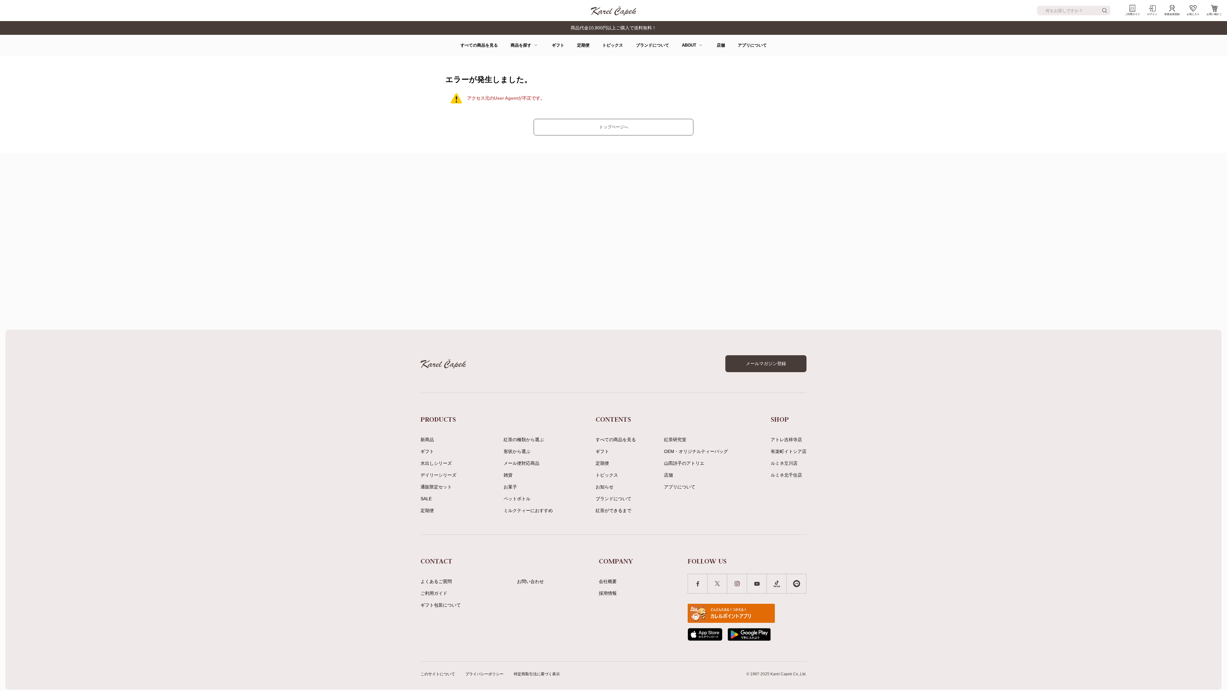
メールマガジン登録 (766, 363)
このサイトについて (438, 674)
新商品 (427, 439)
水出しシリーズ (436, 463)
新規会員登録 (1172, 14)
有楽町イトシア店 (788, 451)
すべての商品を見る (479, 45)
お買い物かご (1214, 14)
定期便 (583, 45)
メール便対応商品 (521, 463)
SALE (426, 498)
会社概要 (608, 581)
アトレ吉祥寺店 (786, 439)
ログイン (1152, 14)
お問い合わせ (530, 581)
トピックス (612, 45)
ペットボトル (517, 498)
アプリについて (752, 45)
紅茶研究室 (675, 439)
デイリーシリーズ (438, 475)
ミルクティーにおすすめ (528, 510)
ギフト (558, 45)
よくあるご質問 (436, 581)
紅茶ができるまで (613, 510)
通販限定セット (436, 486)
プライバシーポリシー (484, 674)
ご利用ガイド (1132, 14)
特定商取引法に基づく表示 (537, 674)
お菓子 (510, 486)
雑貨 (508, 475)
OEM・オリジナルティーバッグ (696, 451)
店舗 (721, 45)
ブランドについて (652, 45)
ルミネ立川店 (784, 463)
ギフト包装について (441, 605)
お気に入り (1193, 14)
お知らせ (605, 486)
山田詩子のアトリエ (684, 463)
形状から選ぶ (517, 451)
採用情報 (608, 593)
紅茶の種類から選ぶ (524, 439)
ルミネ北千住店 (786, 475)
